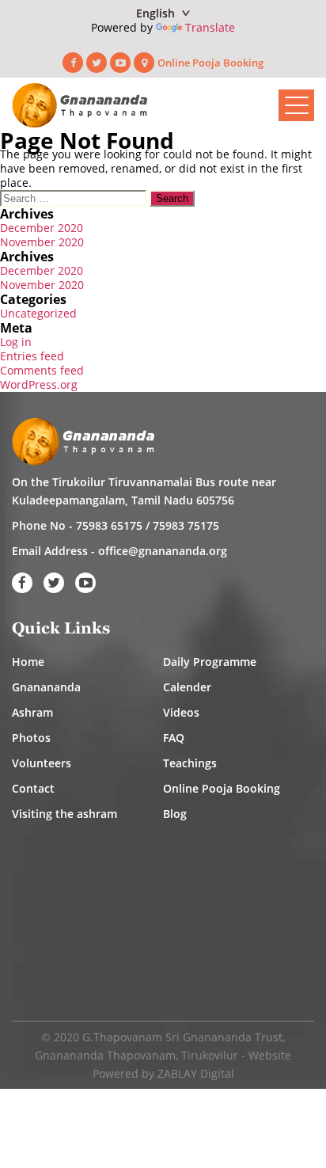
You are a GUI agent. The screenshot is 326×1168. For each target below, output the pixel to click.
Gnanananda (46, 686)
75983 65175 (109, 525)
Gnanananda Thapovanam (105, 1055)
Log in (16, 341)
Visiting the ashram (64, 813)
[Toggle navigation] (296, 105)
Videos (181, 712)
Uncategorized (38, 313)
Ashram (32, 712)
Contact (33, 788)
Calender (187, 686)
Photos (31, 737)
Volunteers (41, 762)
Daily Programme (209, 661)
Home (28, 661)
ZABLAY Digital (195, 1073)
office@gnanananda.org (162, 550)
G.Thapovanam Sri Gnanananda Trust (182, 1036)
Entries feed (32, 355)
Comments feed (42, 370)
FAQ (173, 737)
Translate (210, 27)
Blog (175, 813)
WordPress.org (39, 384)
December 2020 (41, 227)
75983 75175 (186, 525)
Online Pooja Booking (210, 62)
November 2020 (42, 241)
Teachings (190, 762)
